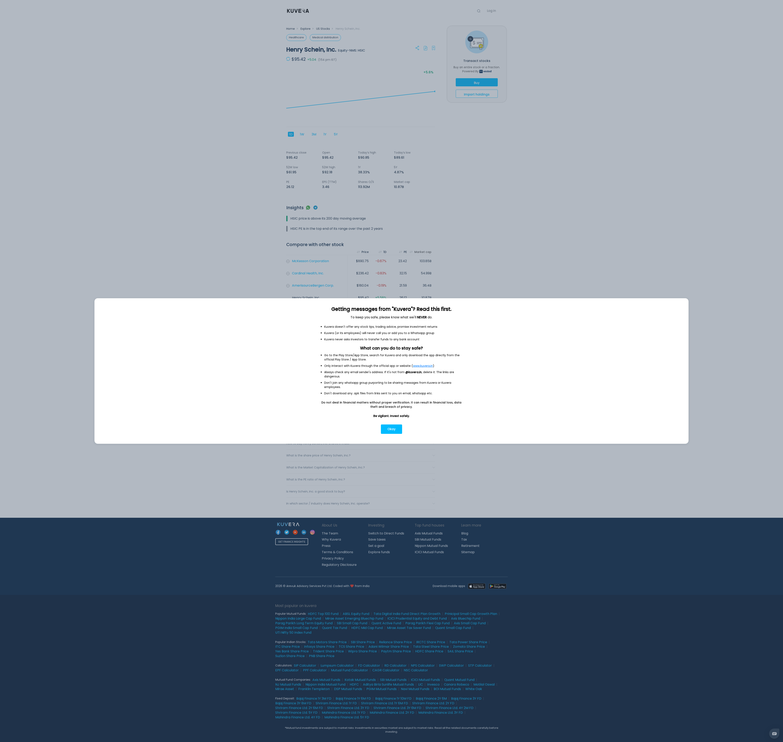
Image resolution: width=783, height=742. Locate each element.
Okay (391, 429)
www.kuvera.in (423, 366)
